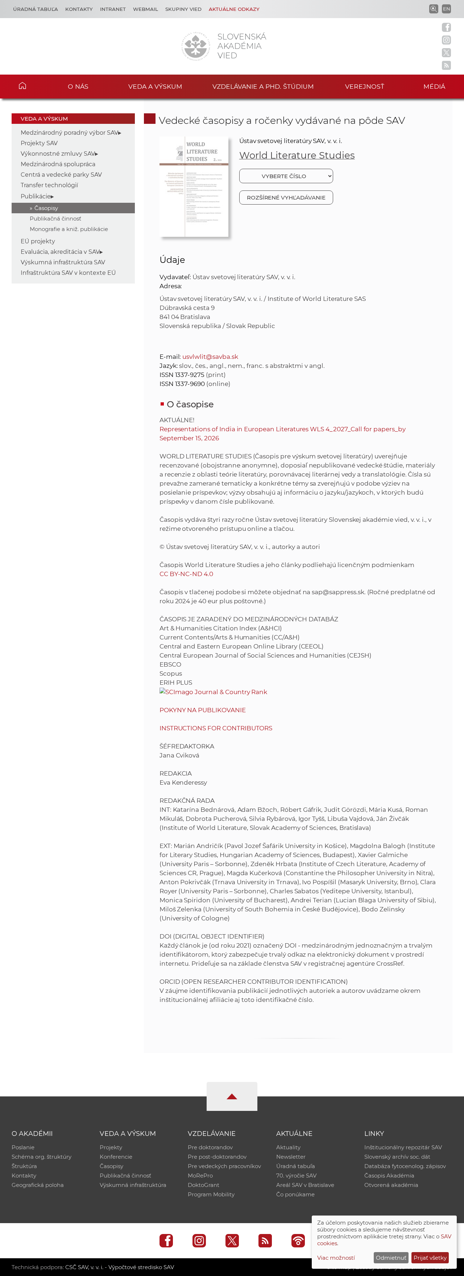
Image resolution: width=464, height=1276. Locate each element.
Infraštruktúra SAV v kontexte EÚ (68, 272)
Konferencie (116, 1156)
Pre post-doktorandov (217, 1156)
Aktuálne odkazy (234, 9)
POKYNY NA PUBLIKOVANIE (203, 710)
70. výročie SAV (296, 1175)
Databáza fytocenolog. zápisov (405, 1166)
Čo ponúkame (295, 1194)
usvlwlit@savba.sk (210, 356)
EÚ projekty (38, 241)
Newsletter (291, 1156)
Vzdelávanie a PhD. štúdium (263, 86)
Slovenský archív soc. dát (397, 1156)
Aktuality (288, 1147)
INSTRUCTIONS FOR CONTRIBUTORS (216, 728)
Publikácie (36, 196)
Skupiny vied (183, 9)
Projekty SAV (39, 143)
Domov (33, 85)
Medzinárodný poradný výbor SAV (69, 132)
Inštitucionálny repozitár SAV (403, 1147)
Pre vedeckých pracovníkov (224, 1166)
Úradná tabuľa (35, 9)
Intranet (113, 9)
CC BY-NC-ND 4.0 (186, 574)
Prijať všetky (430, 1257)
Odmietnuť (391, 1257)
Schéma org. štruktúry (41, 1156)
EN (446, 9)
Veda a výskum (155, 86)
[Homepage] (195, 46)
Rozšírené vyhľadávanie (286, 197)
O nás (78, 86)
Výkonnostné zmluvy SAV (58, 153)
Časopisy (46, 208)
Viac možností (336, 1257)
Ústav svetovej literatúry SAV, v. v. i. (290, 140)
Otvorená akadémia (391, 1184)
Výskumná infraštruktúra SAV (63, 262)
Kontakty (79, 9)
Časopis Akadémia (389, 1175)
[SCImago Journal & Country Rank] (214, 691)
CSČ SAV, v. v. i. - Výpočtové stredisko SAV (119, 1267)
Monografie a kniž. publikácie (69, 229)
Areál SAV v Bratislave (305, 1184)
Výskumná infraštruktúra (133, 1184)
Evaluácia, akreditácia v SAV (60, 251)
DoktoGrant (203, 1184)
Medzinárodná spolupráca (58, 164)
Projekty (111, 1147)
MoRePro (200, 1175)
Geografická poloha (38, 1184)
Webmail (145, 9)
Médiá (434, 86)
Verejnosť (364, 86)
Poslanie (23, 1147)
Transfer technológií (49, 185)
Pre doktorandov (210, 1147)
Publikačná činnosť (55, 218)
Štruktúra (24, 1166)
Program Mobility (211, 1194)
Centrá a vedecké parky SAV (61, 174)
